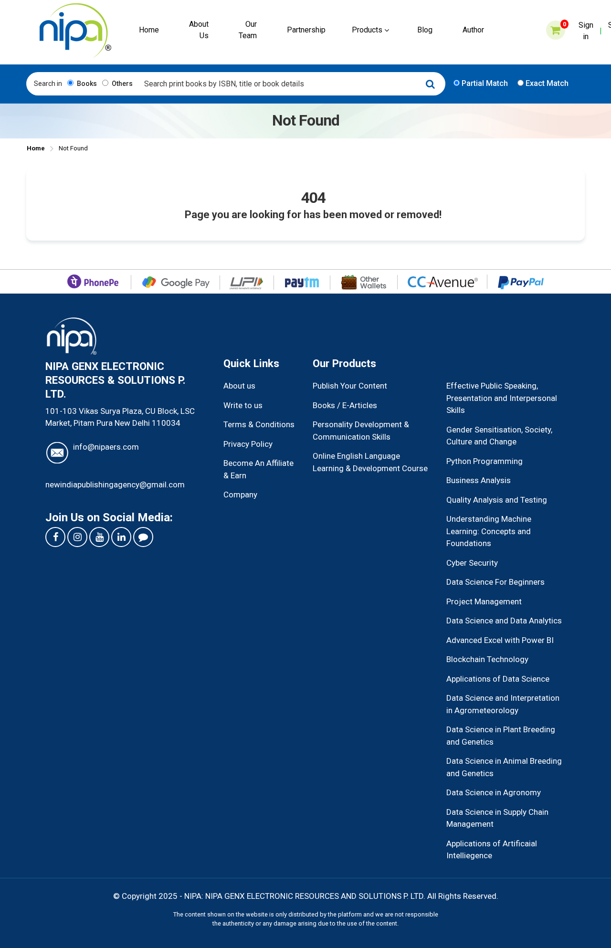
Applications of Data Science (497, 679)
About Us (199, 30)
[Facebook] (55, 537)
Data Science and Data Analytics (504, 620)
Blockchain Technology (487, 659)
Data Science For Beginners (495, 582)
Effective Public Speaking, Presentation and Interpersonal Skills (501, 398)
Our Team (248, 30)
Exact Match (546, 83)
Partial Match (484, 83)
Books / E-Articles (345, 405)
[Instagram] (77, 537)
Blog (424, 29)
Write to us (243, 405)
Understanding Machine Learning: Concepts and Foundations (488, 531)
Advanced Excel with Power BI (500, 640)
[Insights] (143, 537)
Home (149, 29)
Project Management (484, 601)
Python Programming (484, 461)
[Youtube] (99, 537)
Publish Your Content (350, 385)
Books (86, 83)
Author (473, 29)
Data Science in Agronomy (493, 792)
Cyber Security (472, 563)
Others (121, 83)
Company (240, 494)
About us (239, 385)
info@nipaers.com (106, 447)
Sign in (586, 31)
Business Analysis (478, 480)
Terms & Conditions (259, 424)
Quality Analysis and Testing (496, 500)
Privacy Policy (248, 444)
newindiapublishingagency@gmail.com (115, 484)
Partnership (306, 29)
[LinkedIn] (121, 537)
